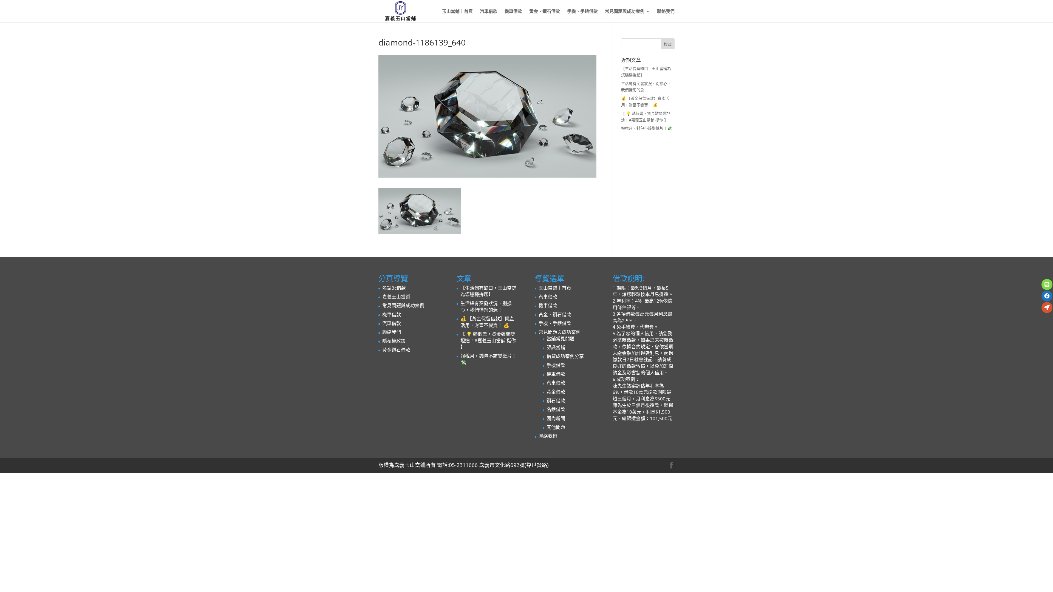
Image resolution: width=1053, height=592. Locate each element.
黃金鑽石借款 (396, 350)
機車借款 (513, 11)
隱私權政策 (394, 341)
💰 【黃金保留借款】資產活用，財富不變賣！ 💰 (487, 321)
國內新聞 (556, 418)
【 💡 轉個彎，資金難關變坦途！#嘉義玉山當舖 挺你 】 (488, 340)
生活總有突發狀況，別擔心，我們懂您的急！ (486, 306)
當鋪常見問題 (560, 338)
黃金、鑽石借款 (544, 11)
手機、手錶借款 (582, 11)
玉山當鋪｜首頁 (457, 11)
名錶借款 (556, 409)
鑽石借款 (556, 400)
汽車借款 (488, 11)
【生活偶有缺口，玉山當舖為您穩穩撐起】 (488, 291)
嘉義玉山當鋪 (396, 297)
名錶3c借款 (394, 288)
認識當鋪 (556, 347)
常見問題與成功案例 (624, 11)
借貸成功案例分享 (565, 356)
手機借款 (556, 365)
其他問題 (556, 427)
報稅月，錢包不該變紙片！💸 (646, 128)
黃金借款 (556, 392)
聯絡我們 (666, 11)
